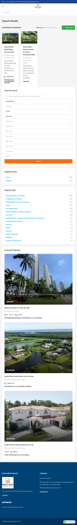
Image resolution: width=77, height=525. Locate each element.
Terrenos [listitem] (9, 215)
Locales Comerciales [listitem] (13, 241)
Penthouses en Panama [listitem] (14, 221)
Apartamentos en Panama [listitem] (15, 196)
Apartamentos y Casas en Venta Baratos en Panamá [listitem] (25, 218)
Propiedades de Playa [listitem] (14, 199)
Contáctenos (44, 492)
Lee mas (5, 495)
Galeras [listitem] (9, 225)
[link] (10, 37)
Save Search (69, 27)
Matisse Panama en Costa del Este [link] (17, 308)
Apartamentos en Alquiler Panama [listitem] (18, 212)
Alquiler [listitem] (9, 181)
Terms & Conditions (8, 507)
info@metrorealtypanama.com (51, 488)
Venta (6, 34)
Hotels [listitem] (8, 228)
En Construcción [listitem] (12, 209)
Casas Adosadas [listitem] (12, 234)
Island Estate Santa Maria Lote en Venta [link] (9, 49)
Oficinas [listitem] (9, 231)
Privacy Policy (18, 507)
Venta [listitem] (8, 177)
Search (38, 161)
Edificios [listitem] (9, 237)
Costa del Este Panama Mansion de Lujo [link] (19, 445)
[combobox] (52, 28)
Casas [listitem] (8, 205)
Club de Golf (12, 34)
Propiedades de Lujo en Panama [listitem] (17, 202)
